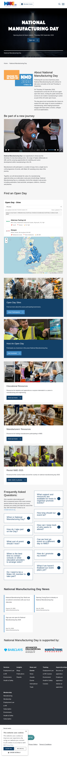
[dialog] (15, 742)
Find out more (13, 398)
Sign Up (32, 40)
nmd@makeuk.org (9, 509)
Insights (19, 667)
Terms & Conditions (45, 744)
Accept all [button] (8, 748)
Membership (7, 692)
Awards (32, 677)
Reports (19, 677)
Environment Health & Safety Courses (48, 680)
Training (45, 667)
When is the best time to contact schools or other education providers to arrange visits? (16, 557)
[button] (14, 752)
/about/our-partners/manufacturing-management (51, 647)
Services (6, 667)
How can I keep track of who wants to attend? (46, 527)
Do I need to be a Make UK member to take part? (16, 574)
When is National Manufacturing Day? (16, 518)
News (31, 674)
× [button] (26, 731)
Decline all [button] (20, 748)
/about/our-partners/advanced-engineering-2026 (33, 646)
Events (32, 680)
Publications (20, 674)
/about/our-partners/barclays (12, 645)
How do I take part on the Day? (15, 530)
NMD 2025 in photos (15, 480)
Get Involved (12, 353)
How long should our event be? (46, 514)
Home (6, 63)
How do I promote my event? (45, 554)
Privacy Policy (9, 745)
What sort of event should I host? (15, 542)
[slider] (22, 150)
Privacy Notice (33, 744)
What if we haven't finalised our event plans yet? (45, 568)
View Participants (14, 312)
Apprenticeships (61, 667)
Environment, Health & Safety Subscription (8, 716)
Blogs (18, 670)
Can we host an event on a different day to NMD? (46, 541)
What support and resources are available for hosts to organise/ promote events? (46, 498)
